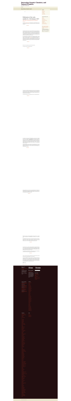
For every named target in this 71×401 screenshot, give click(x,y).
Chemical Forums (43, 19)
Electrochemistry (23, 349)
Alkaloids (22, 316)
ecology (22, 348)
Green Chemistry (23, 356)
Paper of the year (23, 375)
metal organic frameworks (24, 363)
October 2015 (30, 289)
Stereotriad (23, 386)
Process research (23, 380)
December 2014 (30, 298)
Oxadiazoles (23, 374)
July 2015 (29, 292)
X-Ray (22, 396)
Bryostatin (22, 329)
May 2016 (29, 283)
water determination (23, 395)
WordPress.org (30, 316)
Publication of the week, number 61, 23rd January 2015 (31, 18)
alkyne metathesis (23, 317)
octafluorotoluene (36, 20)
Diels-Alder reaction (23, 343)
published (28, 22)
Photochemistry (23, 378)
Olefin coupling (23, 369)
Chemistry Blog (43, 11)
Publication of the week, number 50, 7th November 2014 (24, 283)
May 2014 (29, 304)
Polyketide (22, 379)
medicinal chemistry (23, 362)
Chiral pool (23, 335)
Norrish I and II (33, 20)
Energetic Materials (23, 350)
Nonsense (22, 368)
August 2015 (30, 291)
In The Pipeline (43, 13)
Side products (23, 385)
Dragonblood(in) (36, 276)
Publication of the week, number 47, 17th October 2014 (24, 291)
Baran (25, 22)
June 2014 (29, 303)
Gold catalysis (23, 355)
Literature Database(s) (24, 361)
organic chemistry (46, 26)
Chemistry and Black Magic (44, 20)
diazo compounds (23, 342)
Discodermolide (23, 344)
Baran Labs (43, 10)
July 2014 (29, 302)
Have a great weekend (30, 271)
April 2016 (29, 284)
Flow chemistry (23, 354)
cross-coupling (23, 337)
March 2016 (30, 285)
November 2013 (30, 309)
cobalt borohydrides (29, 20)
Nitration (22, 367)
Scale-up (22, 384)
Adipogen (43, 17)
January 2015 (30, 297)
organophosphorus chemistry (24, 373)
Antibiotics (22, 322)
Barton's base (26, 20)
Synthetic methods (23, 391)
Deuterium (22, 341)
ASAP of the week (23, 323)
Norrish (31, 37)
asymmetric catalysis (23, 324)
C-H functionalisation (23, 330)
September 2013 (30, 310)
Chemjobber (43, 12)
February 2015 (30, 296)
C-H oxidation (23, 331)
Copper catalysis (23, 336)
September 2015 (30, 290)
